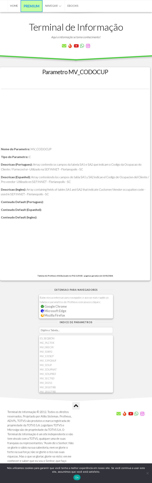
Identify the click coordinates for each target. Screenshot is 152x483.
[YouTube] (76, 46)
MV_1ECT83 (47, 378)
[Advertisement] (75, 121)
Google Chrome (55, 306)
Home (14, 5)
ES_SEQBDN (47, 338)
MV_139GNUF (48, 360)
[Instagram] (88, 46)
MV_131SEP (47, 356)
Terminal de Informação (76, 26)
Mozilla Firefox (54, 315)
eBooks (72, 5)
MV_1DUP (46, 365)
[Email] (64, 46)
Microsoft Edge (55, 311)
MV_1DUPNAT (48, 369)
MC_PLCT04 (47, 342)
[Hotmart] (70, 46)
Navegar (51, 5)
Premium (31, 6)
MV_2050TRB (48, 387)
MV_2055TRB (48, 391)
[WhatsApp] (82, 46)
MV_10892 (46, 351)
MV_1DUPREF (48, 373)
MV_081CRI (47, 347)
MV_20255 (46, 382)
